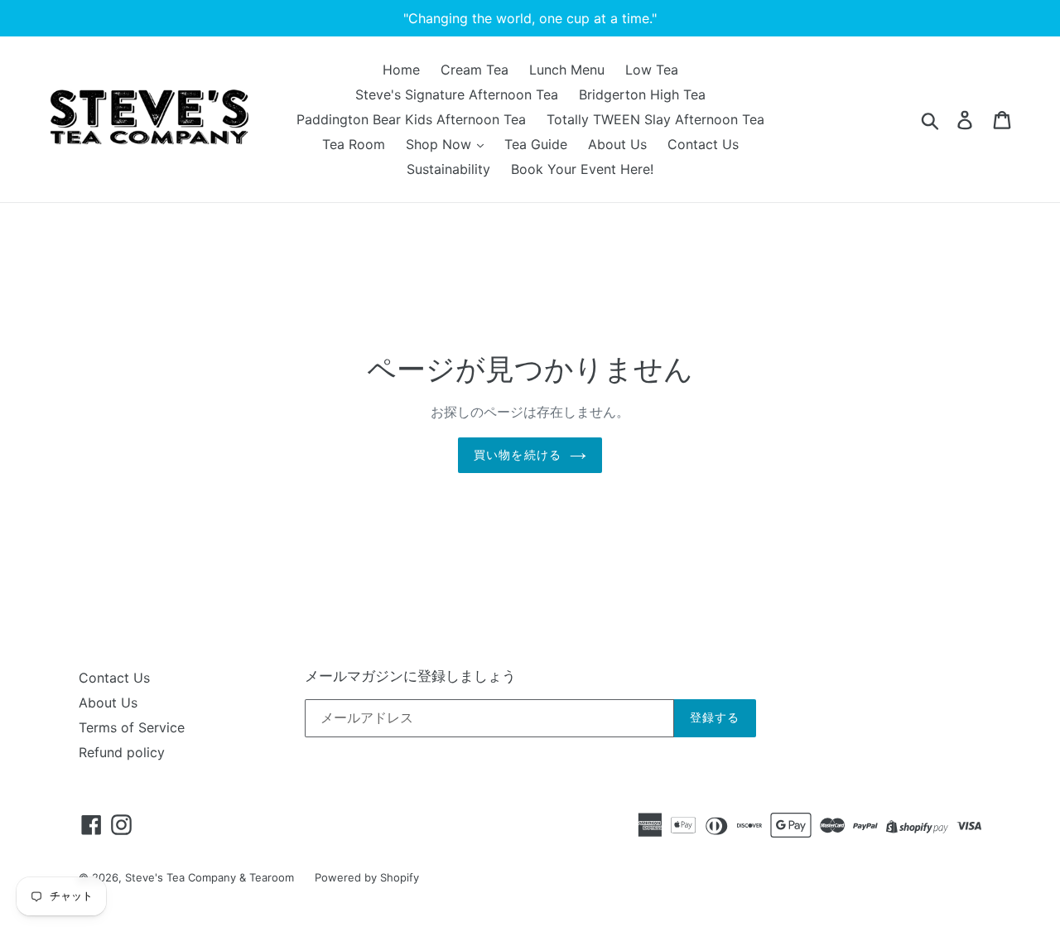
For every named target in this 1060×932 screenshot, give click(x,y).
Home (401, 69)
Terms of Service (132, 727)
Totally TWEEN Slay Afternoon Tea (655, 119)
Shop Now (440, 144)
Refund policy (122, 752)
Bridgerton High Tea (642, 94)
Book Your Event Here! (582, 169)
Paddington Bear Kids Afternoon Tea (411, 119)
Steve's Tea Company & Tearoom (209, 877)
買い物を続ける (517, 455)
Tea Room (353, 144)
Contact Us (703, 144)
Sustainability (448, 169)
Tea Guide (535, 144)
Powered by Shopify (367, 877)
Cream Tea (474, 69)
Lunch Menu (567, 69)
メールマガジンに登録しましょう (410, 676)
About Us (617, 144)
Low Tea (651, 69)
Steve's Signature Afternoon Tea (456, 94)
